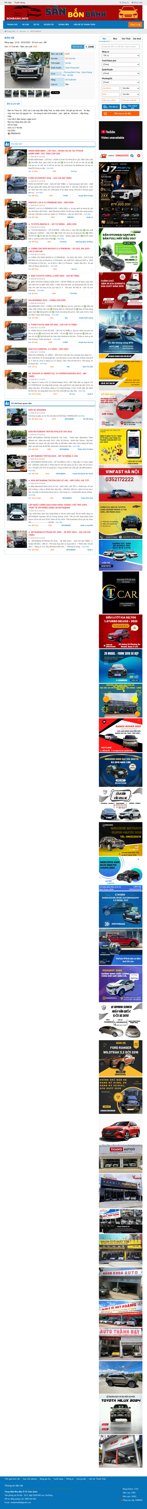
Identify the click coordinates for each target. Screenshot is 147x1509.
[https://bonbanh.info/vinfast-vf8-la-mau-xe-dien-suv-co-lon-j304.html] (120, 947)
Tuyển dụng (19, 2)
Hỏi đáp (8, 2)
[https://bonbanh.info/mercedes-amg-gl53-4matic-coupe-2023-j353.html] (120, 874)
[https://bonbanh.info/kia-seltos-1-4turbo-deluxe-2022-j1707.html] (120, 631)
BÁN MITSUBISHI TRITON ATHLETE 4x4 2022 (50, 431)
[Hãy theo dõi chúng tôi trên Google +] (138, 155)
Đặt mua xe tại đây (123, 113)
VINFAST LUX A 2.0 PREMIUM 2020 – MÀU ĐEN (51, 202)
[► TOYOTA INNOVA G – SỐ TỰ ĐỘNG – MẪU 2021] (17, 231)
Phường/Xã (107, 78)
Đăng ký (125, 2)
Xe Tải (36, 25)
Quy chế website (30, 1479)
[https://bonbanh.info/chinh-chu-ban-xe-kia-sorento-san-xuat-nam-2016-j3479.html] (120, 290)
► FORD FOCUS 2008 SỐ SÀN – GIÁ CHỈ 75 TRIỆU (52, 324)
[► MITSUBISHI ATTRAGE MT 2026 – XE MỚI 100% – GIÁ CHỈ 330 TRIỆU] (17, 539)
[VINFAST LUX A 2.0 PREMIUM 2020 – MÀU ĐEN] (17, 209)
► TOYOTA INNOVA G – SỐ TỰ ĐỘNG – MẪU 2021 (52, 224)
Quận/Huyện (107, 69)
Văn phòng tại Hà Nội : (14, 1495)
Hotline (111, 155)
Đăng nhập (137, 2)
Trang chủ (12, 25)
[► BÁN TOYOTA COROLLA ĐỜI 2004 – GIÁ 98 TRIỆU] (17, 283)
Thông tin (70, 1479)
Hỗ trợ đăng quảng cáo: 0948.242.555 (20, 1499)
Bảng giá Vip (45, 1479)
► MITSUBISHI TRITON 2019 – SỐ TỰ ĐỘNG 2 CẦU (53, 456)
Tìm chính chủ (132, 107)
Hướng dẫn (81, 1479)
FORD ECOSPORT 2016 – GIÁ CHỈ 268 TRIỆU (50, 178)
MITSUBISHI (35, 31)
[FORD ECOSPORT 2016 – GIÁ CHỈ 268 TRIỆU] (17, 185)
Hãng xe (105, 52)
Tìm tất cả (113, 107)
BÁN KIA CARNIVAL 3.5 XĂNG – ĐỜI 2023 (48, 349)
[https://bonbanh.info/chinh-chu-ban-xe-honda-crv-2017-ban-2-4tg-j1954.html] (120, 555)
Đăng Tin (134, 25)
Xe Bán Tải (49, 25)
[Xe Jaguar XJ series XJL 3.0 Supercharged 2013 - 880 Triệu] (17, 380)
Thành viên (63, 25)
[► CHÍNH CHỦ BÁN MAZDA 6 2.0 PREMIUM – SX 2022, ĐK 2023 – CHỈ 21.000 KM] (17, 255)
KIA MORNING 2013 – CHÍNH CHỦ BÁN (47, 300)
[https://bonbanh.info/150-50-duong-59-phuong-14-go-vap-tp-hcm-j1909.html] (120, 592)
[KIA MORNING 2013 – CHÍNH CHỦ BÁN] (17, 307)
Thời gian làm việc (12, 1479)
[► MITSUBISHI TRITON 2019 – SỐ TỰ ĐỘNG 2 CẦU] (17, 463)
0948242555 (122, 155)
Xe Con (23, 31)
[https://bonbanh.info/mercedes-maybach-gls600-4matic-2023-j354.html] (120, 839)
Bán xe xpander (37, 410)
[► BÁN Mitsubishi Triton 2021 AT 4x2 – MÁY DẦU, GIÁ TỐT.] (17, 487)
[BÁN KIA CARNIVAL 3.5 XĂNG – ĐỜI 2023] (17, 356)
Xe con (25, 25)
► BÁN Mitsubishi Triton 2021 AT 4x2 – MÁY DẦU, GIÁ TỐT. (58, 480)
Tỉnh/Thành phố (109, 61)
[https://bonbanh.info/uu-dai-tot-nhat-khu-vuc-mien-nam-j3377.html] (120, 331)
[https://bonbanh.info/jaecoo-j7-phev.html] (120, 194)
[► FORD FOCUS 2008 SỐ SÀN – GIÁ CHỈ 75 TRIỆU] (17, 331)
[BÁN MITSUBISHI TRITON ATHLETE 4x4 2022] (17, 438)
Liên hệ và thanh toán (84, 25)
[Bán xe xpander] (17, 417)
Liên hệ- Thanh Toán (97, 1479)
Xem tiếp (50, 168)
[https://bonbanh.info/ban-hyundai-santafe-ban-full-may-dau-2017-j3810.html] (120, 250)
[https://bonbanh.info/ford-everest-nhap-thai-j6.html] (120, 1377)
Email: (7, 1502)
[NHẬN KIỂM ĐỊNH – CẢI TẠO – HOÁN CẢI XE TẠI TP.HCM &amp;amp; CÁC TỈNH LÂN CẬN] (17, 158)
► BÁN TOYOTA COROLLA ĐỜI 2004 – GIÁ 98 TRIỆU (53, 276)
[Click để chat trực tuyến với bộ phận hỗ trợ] (132, 155)
